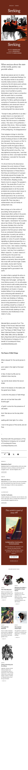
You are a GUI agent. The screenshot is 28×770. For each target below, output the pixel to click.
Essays (17, 5)
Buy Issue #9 (14, 556)
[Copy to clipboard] (4, 454)
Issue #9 (11, 5)
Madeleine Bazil (16, 49)
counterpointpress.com (9, 344)
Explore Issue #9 (14, 560)
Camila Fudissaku (17, 53)
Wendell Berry (16, 51)
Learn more (4, 487)
